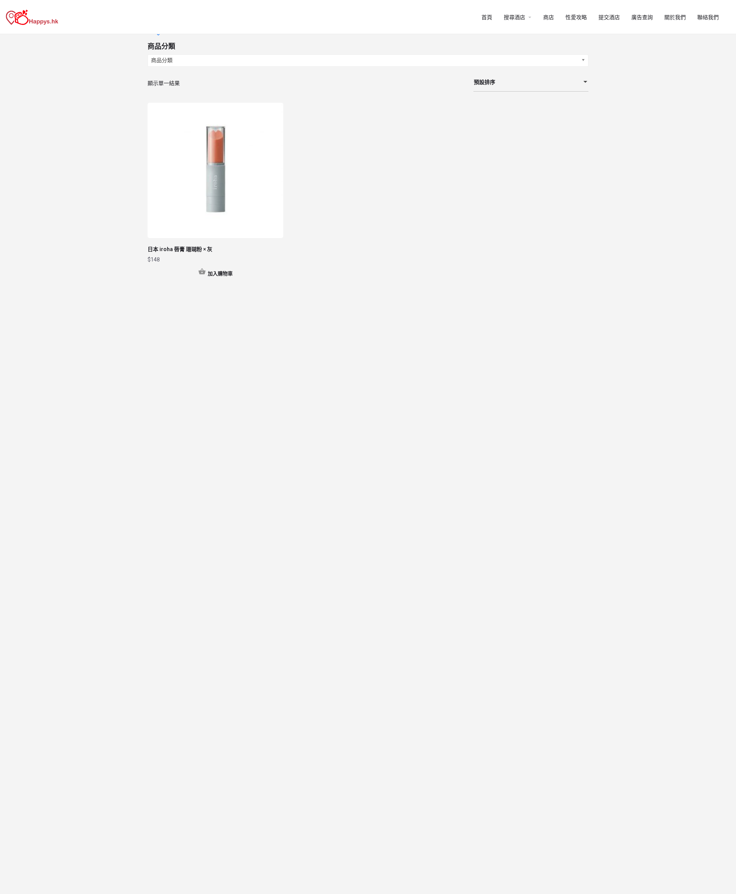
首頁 (486, 17)
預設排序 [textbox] (484, 82)
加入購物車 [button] (220, 273)
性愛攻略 (576, 17)
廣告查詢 (642, 17)
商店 (548, 17)
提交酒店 (609, 17)
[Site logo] (33, 16)
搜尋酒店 (514, 17)
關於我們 (675, 17)
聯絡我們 (708, 17)
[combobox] (530, 82)
